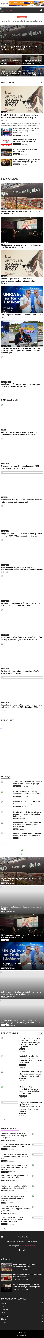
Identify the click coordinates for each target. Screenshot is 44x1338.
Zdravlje (22, 1049)
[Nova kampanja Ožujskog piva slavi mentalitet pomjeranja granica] (6, 163)
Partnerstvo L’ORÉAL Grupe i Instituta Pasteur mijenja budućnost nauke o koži (21, 501)
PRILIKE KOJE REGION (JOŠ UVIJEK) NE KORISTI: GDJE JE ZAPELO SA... (14, 1177)
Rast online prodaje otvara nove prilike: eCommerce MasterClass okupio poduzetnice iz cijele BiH (22, 569)
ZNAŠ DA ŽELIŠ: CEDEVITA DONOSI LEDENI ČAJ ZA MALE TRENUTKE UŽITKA (21, 385)
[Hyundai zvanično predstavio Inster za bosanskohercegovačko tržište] (37, 1147)
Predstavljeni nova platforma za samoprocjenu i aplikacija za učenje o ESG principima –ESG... (22, 706)
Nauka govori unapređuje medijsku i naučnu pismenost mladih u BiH (14, 1187)
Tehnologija (5, 1213)
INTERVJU (5, 777)
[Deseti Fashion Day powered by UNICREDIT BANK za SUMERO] (6, 142)
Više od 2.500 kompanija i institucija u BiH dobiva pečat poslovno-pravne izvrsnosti (19, 433)
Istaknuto (4, 112)
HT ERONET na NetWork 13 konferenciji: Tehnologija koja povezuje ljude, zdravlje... (15, 1209)
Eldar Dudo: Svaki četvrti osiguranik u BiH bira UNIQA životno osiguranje (27, 783)
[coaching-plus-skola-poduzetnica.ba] (22, 850)
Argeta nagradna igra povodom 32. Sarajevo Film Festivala (20, 212)
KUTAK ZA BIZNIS (9, 400)
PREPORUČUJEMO (9, 179)
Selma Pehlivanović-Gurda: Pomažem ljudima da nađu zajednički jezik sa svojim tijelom (27, 825)
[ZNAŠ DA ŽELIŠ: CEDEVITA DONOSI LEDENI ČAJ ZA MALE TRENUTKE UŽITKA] (22, 369)
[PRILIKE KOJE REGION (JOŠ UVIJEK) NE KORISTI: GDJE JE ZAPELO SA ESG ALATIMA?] (22, 588)
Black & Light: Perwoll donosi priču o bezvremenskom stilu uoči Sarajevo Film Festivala (18, 280)
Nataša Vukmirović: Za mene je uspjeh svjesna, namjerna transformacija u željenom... (27, 814)
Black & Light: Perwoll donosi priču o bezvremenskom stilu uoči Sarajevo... (19, 116)
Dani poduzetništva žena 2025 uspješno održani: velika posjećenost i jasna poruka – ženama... (22, 638)
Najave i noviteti (10, 1129)
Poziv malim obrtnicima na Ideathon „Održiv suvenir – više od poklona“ (20, 672)
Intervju (16, 818)
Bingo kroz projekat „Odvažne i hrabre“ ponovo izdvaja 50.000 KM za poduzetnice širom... (21, 534)
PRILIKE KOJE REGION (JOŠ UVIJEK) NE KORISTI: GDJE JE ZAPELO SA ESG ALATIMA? (22, 604)
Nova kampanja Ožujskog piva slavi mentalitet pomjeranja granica (26, 161)
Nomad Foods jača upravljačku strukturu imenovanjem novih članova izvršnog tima (30, 1090)
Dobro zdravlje (9, 1033)
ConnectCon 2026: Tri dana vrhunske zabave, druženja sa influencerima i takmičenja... (14, 1167)
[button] (40, 10)
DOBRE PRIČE (7, 720)
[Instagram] (24, 1250)
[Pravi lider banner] (22, 3)
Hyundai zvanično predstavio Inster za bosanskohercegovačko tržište (15, 1145)
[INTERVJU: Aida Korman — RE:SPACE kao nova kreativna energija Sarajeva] (6, 805)
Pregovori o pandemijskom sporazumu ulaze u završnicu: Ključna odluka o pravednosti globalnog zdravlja (30, 1106)
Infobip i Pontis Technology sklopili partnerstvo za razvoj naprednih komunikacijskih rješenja (14, 1219)
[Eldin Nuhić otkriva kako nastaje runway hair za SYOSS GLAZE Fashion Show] (6, 795)
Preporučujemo (6, 346)
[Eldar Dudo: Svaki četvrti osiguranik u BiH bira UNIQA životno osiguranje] (6, 785)
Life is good (7, 82)
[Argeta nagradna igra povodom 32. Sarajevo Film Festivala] (22, 39)
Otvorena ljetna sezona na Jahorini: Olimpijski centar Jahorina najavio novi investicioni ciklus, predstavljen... (21, 350)
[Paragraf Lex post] (22, 749)
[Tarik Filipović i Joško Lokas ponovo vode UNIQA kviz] (33, 74)
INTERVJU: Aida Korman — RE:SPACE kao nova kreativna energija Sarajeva (27, 803)
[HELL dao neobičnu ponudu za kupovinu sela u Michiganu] (11, 63)
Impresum (22, 1332)
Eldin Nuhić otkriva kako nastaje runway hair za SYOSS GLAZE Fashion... (27, 793)
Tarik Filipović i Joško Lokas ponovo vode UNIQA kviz (22, 21)
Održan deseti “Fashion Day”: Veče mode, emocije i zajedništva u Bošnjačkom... (26, 131)
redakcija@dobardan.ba (27, 1246)
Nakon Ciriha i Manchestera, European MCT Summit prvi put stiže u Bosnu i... (20, 467)
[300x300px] (22, 854)
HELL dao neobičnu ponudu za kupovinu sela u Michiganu (21, 908)
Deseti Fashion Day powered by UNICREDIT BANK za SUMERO (25, 140)
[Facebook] (20, 1250)
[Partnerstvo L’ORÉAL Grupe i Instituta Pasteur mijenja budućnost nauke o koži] (22, 484)
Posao (3, 429)
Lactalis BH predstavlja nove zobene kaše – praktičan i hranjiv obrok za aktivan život (30, 1059)
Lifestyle (3, 1306)
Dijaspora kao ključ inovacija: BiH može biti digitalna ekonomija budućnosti (27, 834)
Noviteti (4, 1202)
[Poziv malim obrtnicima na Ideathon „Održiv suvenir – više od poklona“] (22, 656)
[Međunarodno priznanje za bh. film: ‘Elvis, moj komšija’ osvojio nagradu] (33, 63)
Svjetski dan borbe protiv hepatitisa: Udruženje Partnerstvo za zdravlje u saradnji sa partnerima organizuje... (30, 1042)
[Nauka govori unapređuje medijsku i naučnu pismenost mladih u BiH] (37, 1189)
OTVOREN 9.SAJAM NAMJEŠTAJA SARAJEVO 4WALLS (25, 151)
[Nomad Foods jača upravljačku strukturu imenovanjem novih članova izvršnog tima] (9, 1092)
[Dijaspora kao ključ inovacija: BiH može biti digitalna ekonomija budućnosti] (6, 836)
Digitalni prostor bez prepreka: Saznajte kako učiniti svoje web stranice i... (12, 1198)
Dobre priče (5, 44)
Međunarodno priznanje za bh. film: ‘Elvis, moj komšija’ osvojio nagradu (21, 246)
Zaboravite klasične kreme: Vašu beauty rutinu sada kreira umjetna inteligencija (21, 993)
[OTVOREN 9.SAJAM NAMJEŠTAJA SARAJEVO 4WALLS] (6, 152)
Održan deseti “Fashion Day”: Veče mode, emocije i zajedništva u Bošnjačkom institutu (20, 1021)
